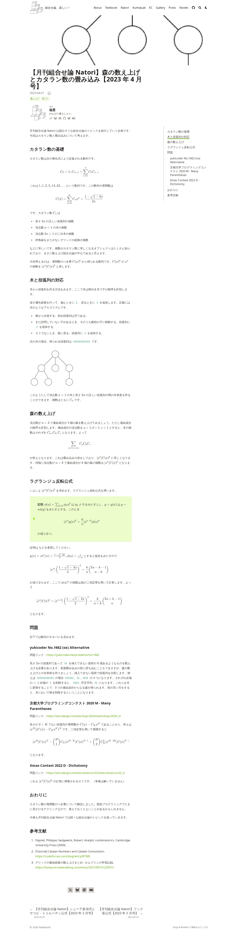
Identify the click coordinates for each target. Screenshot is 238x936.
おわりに (172, 190)
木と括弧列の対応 (178, 137)
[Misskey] (73, 117)
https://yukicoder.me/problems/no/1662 (73, 655)
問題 (170, 152)
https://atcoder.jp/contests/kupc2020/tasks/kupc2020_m (84, 716)
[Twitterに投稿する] (70, 890)
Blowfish (185, 927)
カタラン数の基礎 (178, 131)
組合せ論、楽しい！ (57, 8)
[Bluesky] (55, 117)
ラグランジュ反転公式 (181, 147)
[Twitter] (69, 117)
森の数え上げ (175, 142)
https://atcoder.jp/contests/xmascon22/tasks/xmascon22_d (86, 773)
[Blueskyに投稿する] (77, 890)
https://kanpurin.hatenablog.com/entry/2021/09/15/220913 (74, 867)
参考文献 (172, 195)
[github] (193, 7)
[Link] (50, 117)
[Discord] (60, 117)
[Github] (64, 117)
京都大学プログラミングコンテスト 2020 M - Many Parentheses (188, 171)
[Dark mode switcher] (206, 7)
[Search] (199, 7)
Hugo (175, 927)
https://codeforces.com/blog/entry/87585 (62, 856)
